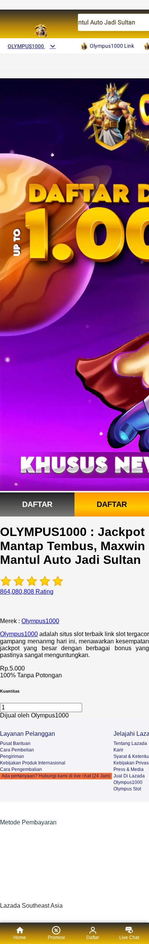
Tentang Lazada (130, 743)
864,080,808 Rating (26, 591)
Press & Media (128, 769)
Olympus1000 (40, 621)
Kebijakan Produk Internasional (32, 763)
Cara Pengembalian (21, 769)
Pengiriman (12, 756)
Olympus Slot (127, 789)
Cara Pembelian (17, 750)
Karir (118, 750)
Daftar (37, 504)
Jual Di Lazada (129, 776)
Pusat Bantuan (15, 743)
